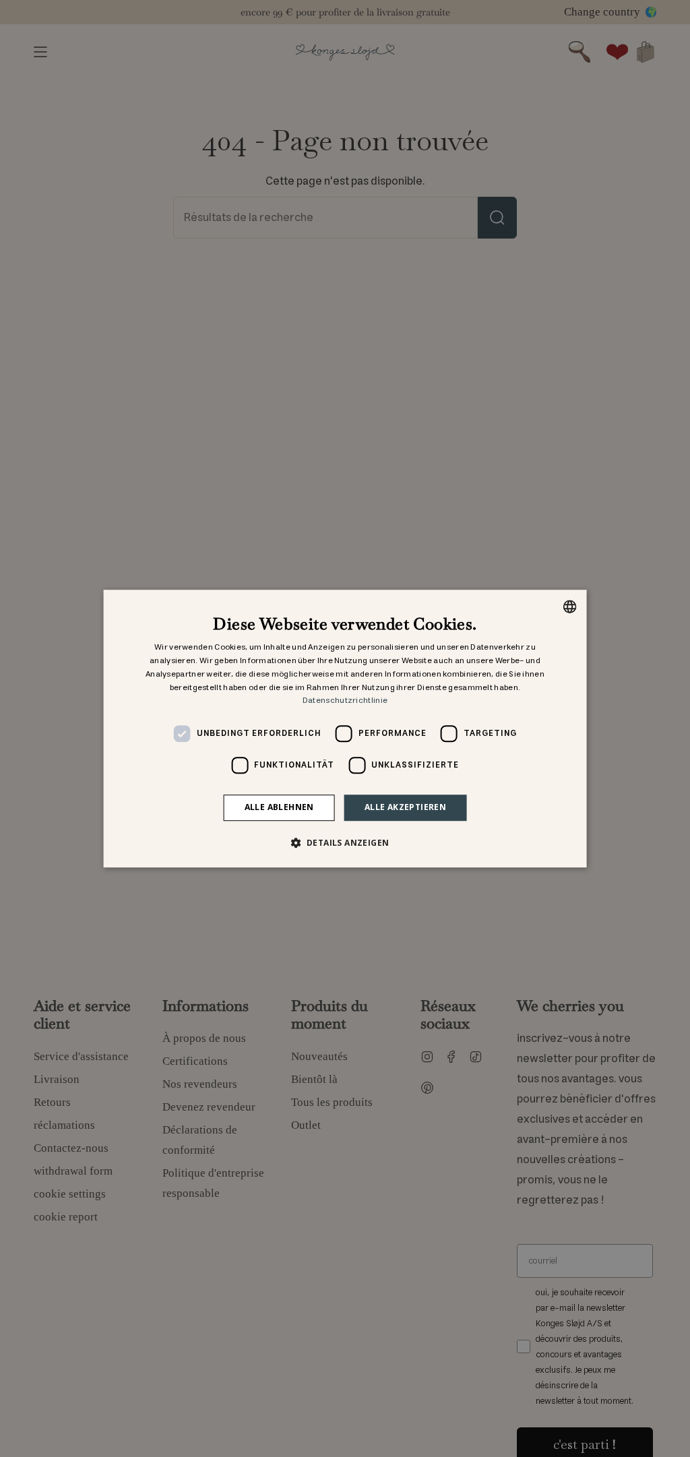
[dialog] (345, 728)
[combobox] (569, 606)
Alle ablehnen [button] (279, 807)
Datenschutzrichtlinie (345, 701)
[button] (345, 842)
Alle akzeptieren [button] (405, 807)
